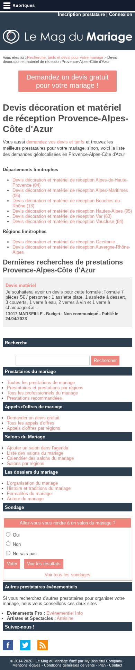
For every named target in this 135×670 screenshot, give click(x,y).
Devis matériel (21, 285)
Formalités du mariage (29, 493)
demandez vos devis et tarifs (55, 142)
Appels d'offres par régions (33, 428)
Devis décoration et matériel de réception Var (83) (61, 216)
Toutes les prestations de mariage (41, 382)
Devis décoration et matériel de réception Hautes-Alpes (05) (72, 211)
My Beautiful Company (103, 661)
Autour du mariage (25, 498)
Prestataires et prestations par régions (45, 387)
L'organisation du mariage (32, 483)
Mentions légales (26, 665)
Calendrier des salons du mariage (40, 458)
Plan (102, 665)
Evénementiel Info (64, 613)
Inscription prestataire (81, 14)
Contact (115, 665)
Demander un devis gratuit (33, 417)
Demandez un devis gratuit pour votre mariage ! (67, 81)
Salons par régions (25, 463)
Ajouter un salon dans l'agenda (37, 447)
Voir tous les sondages (67, 574)
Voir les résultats (44, 563)
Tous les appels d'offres (30, 423)
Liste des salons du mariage (35, 453)
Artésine (65, 618)
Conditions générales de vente (69, 665)
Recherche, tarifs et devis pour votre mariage (65, 57)
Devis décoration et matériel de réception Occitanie (63, 241)
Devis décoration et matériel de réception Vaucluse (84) (67, 221)
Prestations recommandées (34, 398)
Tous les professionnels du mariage (42, 393)
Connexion (120, 14)
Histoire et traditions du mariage (39, 488)
